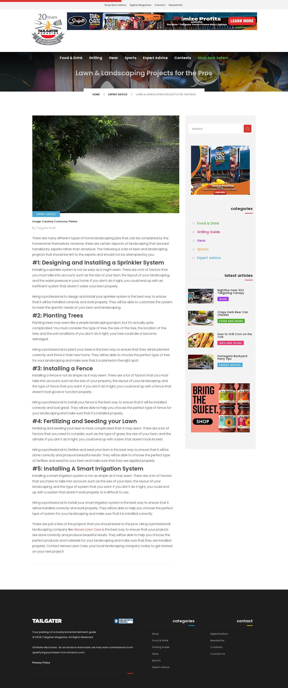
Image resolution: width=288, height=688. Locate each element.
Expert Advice (155, 57)
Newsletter (176, 5)
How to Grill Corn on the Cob (234, 335)
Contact (160, 5)
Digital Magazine (140, 5)
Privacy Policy (41, 662)
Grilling (95, 57)
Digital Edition (219, 634)
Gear (113, 57)
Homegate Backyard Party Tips (232, 357)
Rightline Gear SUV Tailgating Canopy (230, 291)
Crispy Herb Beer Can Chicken (232, 313)
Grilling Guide (208, 232)
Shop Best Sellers (115, 5)
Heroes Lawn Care (87, 529)
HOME (96, 94)
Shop (155, 634)
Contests (182, 57)
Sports (130, 57)
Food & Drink (71, 57)
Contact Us (217, 654)
